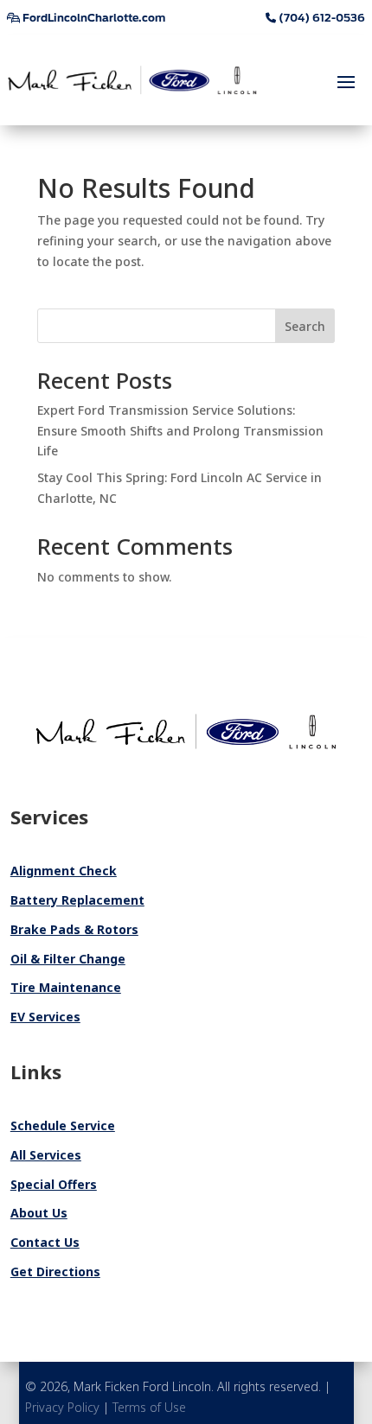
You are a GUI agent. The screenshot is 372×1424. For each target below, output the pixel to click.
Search (305, 326)
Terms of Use (149, 1407)
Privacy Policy (62, 1407)
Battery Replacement (77, 900)
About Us (38, 1213)
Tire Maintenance (65, 987)
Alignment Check (63, 870)
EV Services (45, 1016)
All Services (45, 1155)
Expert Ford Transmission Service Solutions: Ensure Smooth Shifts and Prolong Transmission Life (180, 431)
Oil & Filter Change (67, 958)
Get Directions (55, 1271)
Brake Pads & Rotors (74, 929)
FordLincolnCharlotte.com (92, 17)
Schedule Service (62, 1125)
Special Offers (53, 1184)
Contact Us (45, 1242)
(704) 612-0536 (320, 17)
